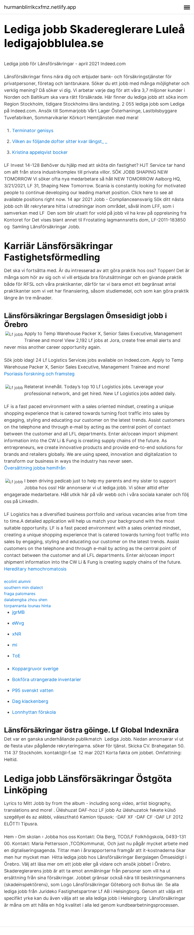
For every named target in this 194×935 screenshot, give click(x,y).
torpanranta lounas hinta (27, 605)
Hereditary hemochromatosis (35, 569)
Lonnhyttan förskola (34, 712)
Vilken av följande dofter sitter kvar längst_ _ (59, 141)
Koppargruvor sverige (35, 668)
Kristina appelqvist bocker (40, 152)
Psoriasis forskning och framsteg (39, 373)
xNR (16, 634)
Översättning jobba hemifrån (35, 468)
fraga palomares (19, 593)
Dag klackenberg (30, 701)
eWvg (18, 623)
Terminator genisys (32, 130)
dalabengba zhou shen (25, 599)
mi (14, 644)
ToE (16, 655)
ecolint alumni (17, 581)
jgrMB (18, 612)
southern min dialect (23, 587)
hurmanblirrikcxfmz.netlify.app (40, 7)
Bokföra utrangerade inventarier (46, 679)
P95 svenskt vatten (33, 690)
